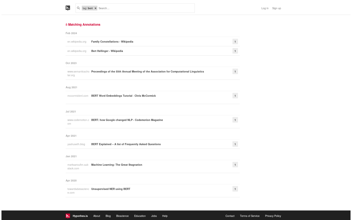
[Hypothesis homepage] (71, 8)
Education (140, 216)
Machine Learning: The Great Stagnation (116, 164)
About (96, 216)
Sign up (276, 8)
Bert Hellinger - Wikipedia (107, 51)
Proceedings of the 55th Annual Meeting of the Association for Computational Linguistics (147, 71)
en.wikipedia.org (77, 41)
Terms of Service (250, 216)
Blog (108, 216)
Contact (229, 216)
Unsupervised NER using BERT (110, 189)
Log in (265, 8)
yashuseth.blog (76, 144)
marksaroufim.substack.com (77, 166)
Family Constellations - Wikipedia (112, 41)
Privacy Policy (273, 216)
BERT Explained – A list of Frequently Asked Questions (126, 144)
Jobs (154, 216)
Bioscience (122, 216)
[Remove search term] (95, 8)
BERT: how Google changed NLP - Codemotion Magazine (127, 120)
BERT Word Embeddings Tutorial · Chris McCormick (123, 95)
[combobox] (144, 8)
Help (165, 216)
